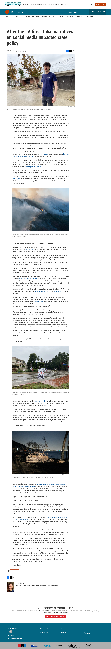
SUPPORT (79, 17)
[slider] (14, 12)
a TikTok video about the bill (28, 278)
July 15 (37, 401)
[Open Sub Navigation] (40, 17)
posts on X (57, 291)
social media (44, 154)
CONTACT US (11, 635)
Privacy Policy (64, 628)
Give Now (101, 4)
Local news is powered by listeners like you (55, 608)
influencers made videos (43, 291)
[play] (7, 12)
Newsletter (85, 628)
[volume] (12, 12)
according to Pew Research (33, 167)
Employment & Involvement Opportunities (90, 632)
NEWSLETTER (90, 17)
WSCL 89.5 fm (9, 17)
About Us (63, 632)
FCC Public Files (44, 632)
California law (38, 302)
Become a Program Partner (55, 616)
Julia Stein (29, 249)
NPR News (14, 570)
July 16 (45, 401)
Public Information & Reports (47, 628)
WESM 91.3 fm (29, 17)
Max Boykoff (16, 179)
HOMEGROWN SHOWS (48, 17)
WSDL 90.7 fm (19, 17)
